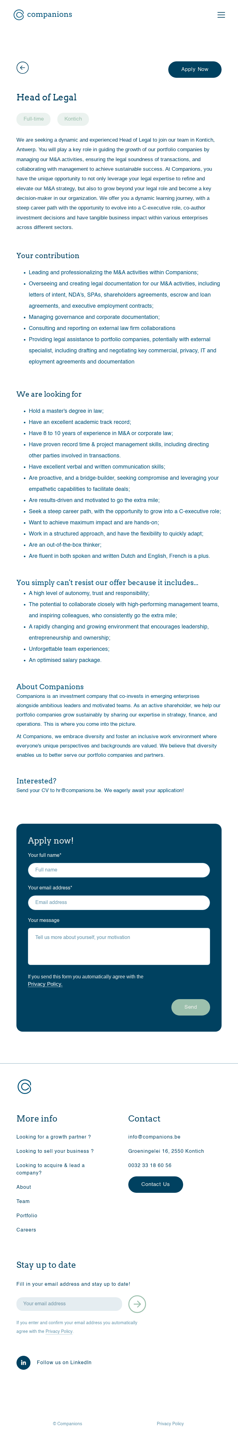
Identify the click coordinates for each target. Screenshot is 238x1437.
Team (23, 1201)
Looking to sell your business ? (55, 1151)
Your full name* (44, 855)
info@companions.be (154, 1137)
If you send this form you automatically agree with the (85, 980)
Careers (26, 1230)
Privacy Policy (59, 1331)
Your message (44, 920)
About (23, 1187)
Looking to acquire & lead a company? (50, 1169)
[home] (43, 15)
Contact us (155, 1184)
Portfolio (26, 1216)
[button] (220, 14)
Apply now (195, 69)
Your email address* (50, 888)
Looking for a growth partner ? (53, 1137)
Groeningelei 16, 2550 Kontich (166, 1151)
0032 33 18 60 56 (150, 1165)
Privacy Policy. (45, 984)
